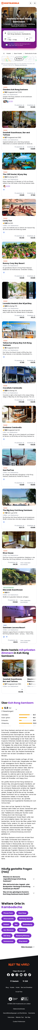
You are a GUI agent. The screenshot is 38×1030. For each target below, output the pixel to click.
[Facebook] (8, 974)
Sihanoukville (9, 919)
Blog (7, 987)
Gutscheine (31, 1013)
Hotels (18, 987)
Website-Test (20, 1017)
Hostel (5, 87)
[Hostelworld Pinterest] (25, 974)
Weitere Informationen (21, 65)
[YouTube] (21, 974)
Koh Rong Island (25, 919)
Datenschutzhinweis (19, 1009)
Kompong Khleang (22, 935)
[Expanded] (4, 53)
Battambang (27, 924)
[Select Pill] (30, 3)
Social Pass (19, 991)
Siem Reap (22, 913)
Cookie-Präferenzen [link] (19, 1021)
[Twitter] (12, 974)
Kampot (6, 924)
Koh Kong (7, 935)
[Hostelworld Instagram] (16, 974)
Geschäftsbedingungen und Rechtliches (15, 1013)
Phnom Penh (8, 913)
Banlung (22, 930)
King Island (23, 941)
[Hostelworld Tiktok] (29, 974)
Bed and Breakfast (9, 587)
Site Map (27, 1017)
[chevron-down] (16, 709)
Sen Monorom (9, 930)
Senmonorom (8, 941)
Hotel (5, 625)
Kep (16, 924)
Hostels (12, 987)
